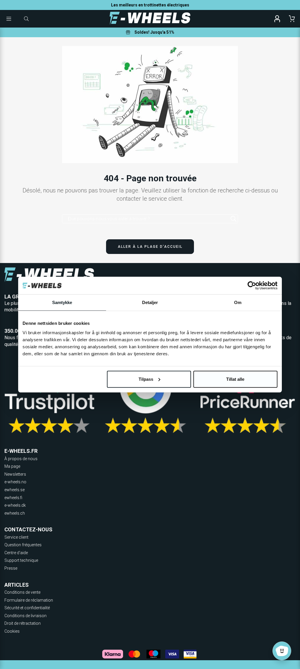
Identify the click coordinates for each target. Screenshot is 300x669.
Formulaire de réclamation (28, 600)
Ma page (12, 466)
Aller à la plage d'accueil (150, 247)
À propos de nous (21, 458)
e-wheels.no (15, 481)
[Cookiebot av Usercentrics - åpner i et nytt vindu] (251, 285)
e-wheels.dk (15, 505)
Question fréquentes (23, 544)
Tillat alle (235, 378)
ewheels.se (14, 489)
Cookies (12, 631)
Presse (10, 568)
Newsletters (15, 474)
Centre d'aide (16, 552)
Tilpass (146, 378)
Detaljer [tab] (150, 302)
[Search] (233, 218)
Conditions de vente (22, 592)
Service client (16, 537)
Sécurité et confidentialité (27, 607)
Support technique (21, 560)
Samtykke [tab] (62, 302)
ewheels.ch (14, 513)
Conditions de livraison (25, 615)
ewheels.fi (13, 497)
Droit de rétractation (22, 623)
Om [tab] (237, 302)
